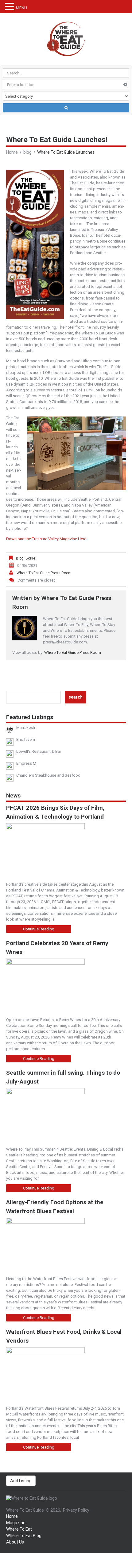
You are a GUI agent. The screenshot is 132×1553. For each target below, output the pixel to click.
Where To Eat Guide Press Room (44, 573)
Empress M (26, 763)
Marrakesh (25, 727)
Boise (30, 558)
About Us (15, 1542)
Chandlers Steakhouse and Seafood (48, 775)
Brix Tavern (25, 739)
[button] (10, 6)
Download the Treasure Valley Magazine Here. (46, 539)
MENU (21, 8)
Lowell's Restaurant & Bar (38, 751)
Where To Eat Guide (25, 1510)
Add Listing (21, 1480)
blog (27, 152)
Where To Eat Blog (23, 1535)
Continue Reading (38, 929)
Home (12, 152)
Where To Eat (19, 1529)
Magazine (15, 1522)
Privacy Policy (76, 1510)
